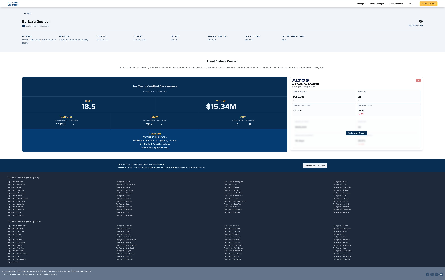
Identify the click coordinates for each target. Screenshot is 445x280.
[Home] (13, 4)
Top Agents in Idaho (14, 234)
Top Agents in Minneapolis (342, 193)
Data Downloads (396, 4)
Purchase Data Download (315, 166)
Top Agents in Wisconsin (124, 259)
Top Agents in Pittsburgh (124, 193)
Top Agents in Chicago (15, 182)
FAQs (18, 271)
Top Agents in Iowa (339, 234)
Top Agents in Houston (124, 182)
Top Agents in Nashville (341, 190)
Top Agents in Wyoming (232, 259)
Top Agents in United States (17, 226)
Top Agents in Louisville (15, 204)
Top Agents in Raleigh (123, 198)
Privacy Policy (52, 274)
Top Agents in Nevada (15, 245)
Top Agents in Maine (340, 237)
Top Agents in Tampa (231, 198)
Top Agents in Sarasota (124, 201)
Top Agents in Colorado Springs (235, 201)
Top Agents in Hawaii (340, 231)
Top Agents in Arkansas (15, 228)
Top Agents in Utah (13, 256)
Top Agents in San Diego (124, 190)
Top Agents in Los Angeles (233, 182)
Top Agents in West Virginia (16, 259)
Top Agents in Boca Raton (233, 204)
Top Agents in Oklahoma (15, 251)
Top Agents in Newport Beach (17, 198)
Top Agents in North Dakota (233, 248)
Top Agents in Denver (123, 187)
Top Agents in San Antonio (233, 196)
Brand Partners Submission (31, 271)
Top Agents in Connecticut (342, 228)
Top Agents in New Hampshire (126, 245)
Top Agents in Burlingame (233, 209)
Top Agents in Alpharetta (15, 215)
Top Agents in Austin (14, 187)
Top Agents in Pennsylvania (233, 251)
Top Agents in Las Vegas (341, 198)
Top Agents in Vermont (123, 256)
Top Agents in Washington (16, 193)
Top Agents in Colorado (232, 228)
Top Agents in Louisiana (232, 237)
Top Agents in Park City (341, 201)
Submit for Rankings (9, 271)
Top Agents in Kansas (14, 237)
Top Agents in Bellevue (232, 207)
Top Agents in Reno (122, 212)
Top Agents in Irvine (14, 212)
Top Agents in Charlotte (232, 190)
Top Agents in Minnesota (341, 240)
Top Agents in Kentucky (124, 237)
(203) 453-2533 (416, 25)
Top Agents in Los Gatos (15, 196)
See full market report (356, 133)
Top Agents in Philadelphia (233, 193)
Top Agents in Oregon (123, 251)
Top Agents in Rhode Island (342, 251)
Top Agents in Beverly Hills (342, 187)
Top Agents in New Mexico (342, 245)
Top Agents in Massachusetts (126, 240)
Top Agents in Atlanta (340, 184)
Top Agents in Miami (123, 196)
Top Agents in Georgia (232, 231)
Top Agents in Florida (123, 231)
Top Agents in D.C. (13, 262)
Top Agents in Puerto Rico (342, 259)
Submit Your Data (428, 4)
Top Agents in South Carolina (17, 253)
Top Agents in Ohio (339, 248)
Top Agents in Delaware (15, 231)
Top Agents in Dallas (231, 184)
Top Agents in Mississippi (16, 242)
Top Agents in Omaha (123, 204)
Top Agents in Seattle (231, 187)
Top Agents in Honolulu (341, 212)
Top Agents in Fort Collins (341, 204)
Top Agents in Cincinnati (341, 207)
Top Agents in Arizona (340, 226)
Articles (410, 4)
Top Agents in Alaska (231, 226)
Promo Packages (377, 4)
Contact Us (87, 271)
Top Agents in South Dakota (125, 253)
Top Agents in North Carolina (125, 248)
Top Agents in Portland (15, 207)
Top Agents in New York (15, 190)
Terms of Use (41, 274)
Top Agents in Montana (232, 242)
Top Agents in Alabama (124, 226)
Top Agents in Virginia (231, 256)
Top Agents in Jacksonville (342, 209)
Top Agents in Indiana (231, 234)
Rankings (360, 4)
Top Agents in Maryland (15, 240)
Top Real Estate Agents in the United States (56, 271)
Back (29, 13)
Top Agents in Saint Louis (16, 201)
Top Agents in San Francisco (125, 184)
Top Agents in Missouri (124, 242)
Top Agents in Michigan (232, 240)
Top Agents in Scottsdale (16, 184)
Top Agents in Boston (340, 196)
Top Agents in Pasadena (124, 209)
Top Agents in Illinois (123, 234)
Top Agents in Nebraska (341, 242)
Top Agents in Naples (340, 182)
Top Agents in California (124, 228)
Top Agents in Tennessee (233, 253)
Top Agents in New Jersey (233, 245)
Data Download (77, 271)
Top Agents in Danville (232, 212)
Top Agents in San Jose (124, 207)
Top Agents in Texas (340, 253)
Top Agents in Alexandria (124, 215)
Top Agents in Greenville (15, 209)
